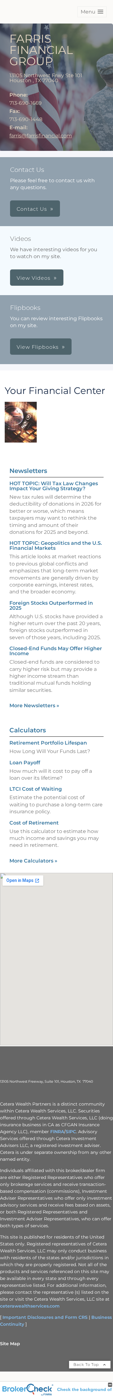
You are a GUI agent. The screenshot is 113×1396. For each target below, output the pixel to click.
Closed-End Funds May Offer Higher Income (55, 650)
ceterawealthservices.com (30, 1306)
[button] (92, 11)
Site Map (10, 1343)
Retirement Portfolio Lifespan (48, 743)
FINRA (57, 1131)
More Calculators (33, 861)
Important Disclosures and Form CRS (45, 1317)
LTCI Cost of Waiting (35, 789)
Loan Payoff (24, 763)
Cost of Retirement (34, 823)
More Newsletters (34, 706)
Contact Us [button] (32, 209)
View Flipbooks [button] (38, 347)
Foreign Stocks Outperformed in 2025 (51, 605)
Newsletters (28, 471)
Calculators (27, 730)
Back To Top (86, 1364)
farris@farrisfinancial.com (40, 136)
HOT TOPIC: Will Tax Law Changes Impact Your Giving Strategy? (53, 485)
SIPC (71, 1131)
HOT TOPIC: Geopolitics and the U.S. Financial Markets (55, 545)
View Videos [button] (34, 278)
